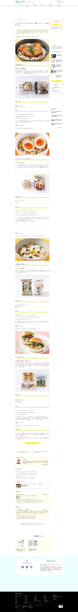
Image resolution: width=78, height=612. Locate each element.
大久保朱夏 (24, 459)
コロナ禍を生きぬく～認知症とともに (23, 510)
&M (15, 596)
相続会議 (45, 596)
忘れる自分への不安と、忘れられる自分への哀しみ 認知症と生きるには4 (26, 474)
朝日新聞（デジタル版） (18, 595)
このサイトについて (51, 572)
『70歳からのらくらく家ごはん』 (32, 462)
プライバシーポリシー (18, 606)
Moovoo (16, 599)
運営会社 (16, 607)
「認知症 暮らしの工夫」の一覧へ (27, 524)
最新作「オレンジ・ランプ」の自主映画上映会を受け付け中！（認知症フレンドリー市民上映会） (30, 501)
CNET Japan (26, 595)
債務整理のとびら (27, 602)
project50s (17, 547)
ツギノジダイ (45, 598)
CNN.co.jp (26, 596)
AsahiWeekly (55, 599)
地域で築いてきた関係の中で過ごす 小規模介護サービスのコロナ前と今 (26, 515)
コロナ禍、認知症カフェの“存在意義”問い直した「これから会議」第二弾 (40, 452)
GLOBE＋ (35, 596)
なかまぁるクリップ (17, 21)
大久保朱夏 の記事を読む (44, 464)
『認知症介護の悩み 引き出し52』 (21, 476)
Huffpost (26, 598)
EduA (16, 598)
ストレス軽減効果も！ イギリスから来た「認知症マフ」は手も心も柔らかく (27, 502)
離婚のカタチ (17, 602)
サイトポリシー (31, 605)
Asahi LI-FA (45, 599)
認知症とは (56, 24)
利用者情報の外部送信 (25, 606)
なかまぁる (35, 599)
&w (17, 596)
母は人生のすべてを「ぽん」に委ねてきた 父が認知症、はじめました (26, 471)
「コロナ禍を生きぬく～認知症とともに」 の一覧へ (32, 443)
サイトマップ (24, 605)
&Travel (19, 596)
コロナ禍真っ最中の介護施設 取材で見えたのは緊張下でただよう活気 (26, 518)
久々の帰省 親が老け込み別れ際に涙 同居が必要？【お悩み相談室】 (26, 517)
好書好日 (35, 598)
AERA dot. (26, 599)
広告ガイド (23, 607)
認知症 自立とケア (58, 45)
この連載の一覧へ (45, 494)
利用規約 (30, 606)
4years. (45, 595)
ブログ (44, 461)
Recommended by (57, 127)
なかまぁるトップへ (39, 524)
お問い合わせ (31, 607)
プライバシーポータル (39, 605)
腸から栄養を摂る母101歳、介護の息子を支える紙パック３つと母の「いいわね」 (24, 452)
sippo (35, 595)
